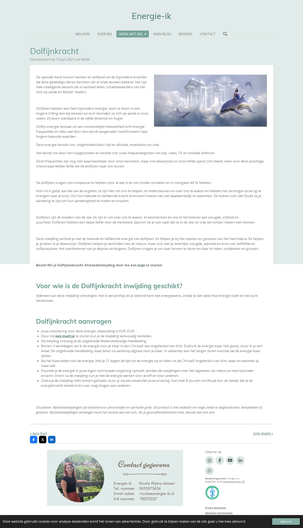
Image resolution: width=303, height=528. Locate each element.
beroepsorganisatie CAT (234, 481)
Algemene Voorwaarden (219, 513)
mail (141, 265)
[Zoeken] (225, 34)
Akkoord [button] (286, 521)
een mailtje (65, 336)
